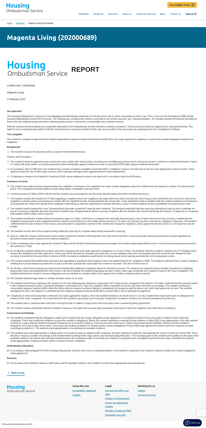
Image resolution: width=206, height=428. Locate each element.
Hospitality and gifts (115, 415)
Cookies (76, 395)
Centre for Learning (146, 14)
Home (9, 23)
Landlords (98, 14)
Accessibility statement (84, 390)
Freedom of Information (117, 398)
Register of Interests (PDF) (118, 410)
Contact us (175, 14)
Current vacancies (147, 395)
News (163, 14)
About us (127, 14)
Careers (141, 390)
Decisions (113, 14)
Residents (84, 14)
